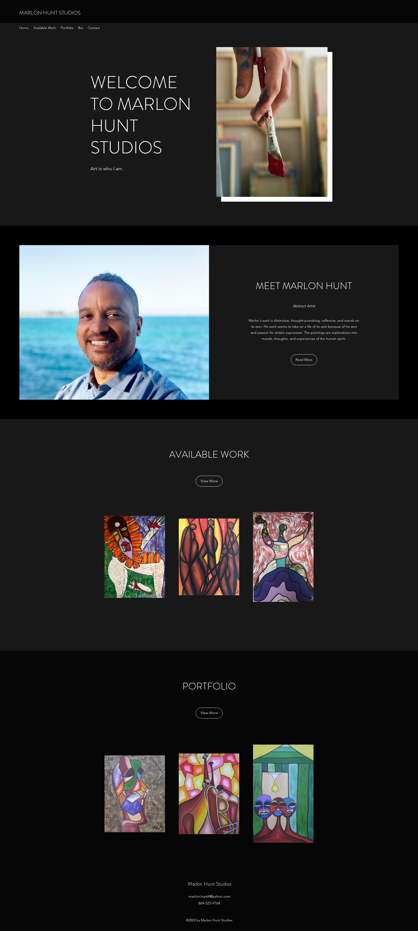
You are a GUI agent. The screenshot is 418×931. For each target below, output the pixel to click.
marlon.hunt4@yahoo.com (209, 896)
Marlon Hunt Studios (209, 884)
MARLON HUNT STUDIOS (50, 12)
